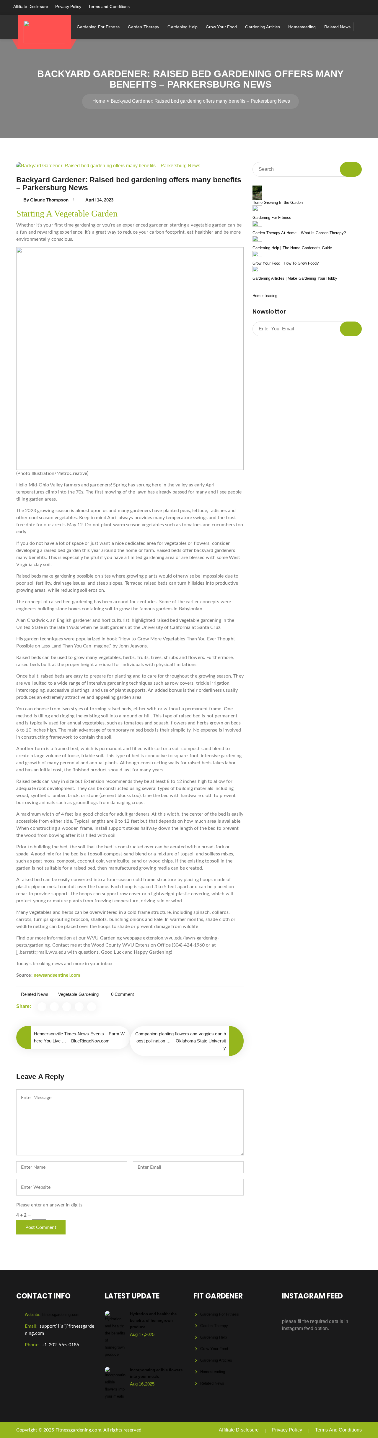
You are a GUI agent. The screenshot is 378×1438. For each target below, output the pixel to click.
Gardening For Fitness (98, 26)
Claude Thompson (49, 199)
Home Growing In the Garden (277, 202)
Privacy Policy (68, 6)
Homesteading (302, 26)
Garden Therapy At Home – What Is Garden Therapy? (299, 233)
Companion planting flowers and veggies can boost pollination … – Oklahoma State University (180, 1040)
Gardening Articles (262, 26)
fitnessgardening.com (52, 1314)
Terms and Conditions (109, 6)
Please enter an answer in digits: (50, 1205)
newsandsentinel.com (57, 975)
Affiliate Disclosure (30, 6)
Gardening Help (182, 26)
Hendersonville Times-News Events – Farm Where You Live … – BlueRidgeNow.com (79, 1037)
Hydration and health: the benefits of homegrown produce (153, 1320)
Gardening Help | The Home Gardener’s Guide (292, 248)
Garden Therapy (143, 26)
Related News (337, 26)
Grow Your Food (221, 26)
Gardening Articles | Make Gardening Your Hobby (295, 278)
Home (98, 101)
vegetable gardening (78, 994)
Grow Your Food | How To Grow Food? (285, 263)
